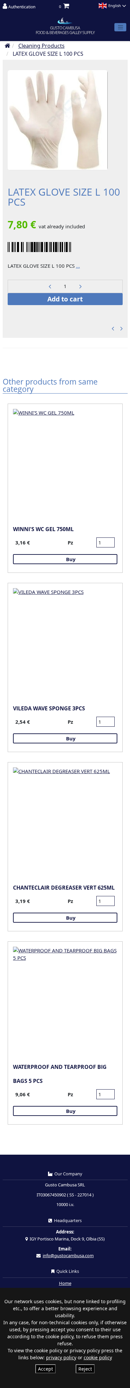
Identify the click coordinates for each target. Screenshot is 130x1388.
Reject (85, 1369)
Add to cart (65, 298)
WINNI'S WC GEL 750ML (43, 529)
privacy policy (61, 1357)
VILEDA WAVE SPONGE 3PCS (49, 708)
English (114, 5)
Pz (70, 542)
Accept (45, 1369)
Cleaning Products (41, 45)
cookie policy (98, 1357)
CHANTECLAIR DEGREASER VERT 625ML (64, 887)
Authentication (21, 7)
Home (65, 1283)
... (78, 265)
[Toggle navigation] (120, 27)
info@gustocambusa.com (68, 1255)
